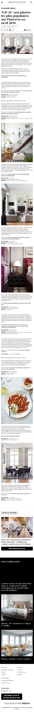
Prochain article (17, 548)
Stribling (18, 354)
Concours (19, 670)
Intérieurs (3, 667)
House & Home (21, 672)
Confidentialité (5, 678)
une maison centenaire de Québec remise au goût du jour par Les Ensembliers (15, 238)
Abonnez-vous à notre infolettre (11, 697)
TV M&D (3, 674)
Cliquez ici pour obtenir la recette (10, 436)
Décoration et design (7, 670)
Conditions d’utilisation (7, 680)
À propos (19, 667)
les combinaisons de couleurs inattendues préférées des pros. (16, 112)
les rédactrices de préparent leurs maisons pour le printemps (15, 326)
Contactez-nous (5, 683)
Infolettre (19, 674)
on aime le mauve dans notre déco (19, 493)
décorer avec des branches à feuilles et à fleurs (16, 91)
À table (3, 672)
